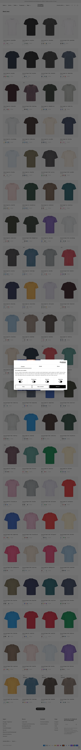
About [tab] (58, 366)
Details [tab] (40, 366)
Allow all (57, 386)
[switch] (34, 382)
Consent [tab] (22, 366)
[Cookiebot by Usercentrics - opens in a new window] (61, 362)
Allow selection (40, 386)
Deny (23, 386)
